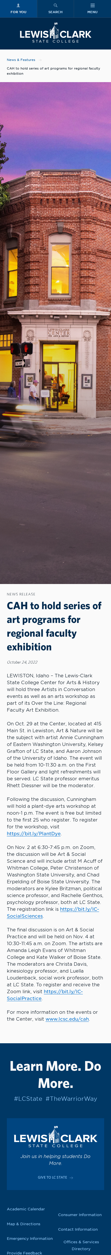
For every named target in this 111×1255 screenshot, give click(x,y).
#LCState (28, 1098)
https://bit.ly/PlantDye (34, 833)
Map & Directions (23, 1224)
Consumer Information (80, 1215)
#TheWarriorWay (71, 1098)
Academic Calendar (26, 1209)
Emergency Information (30, 1238)
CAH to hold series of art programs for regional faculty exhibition (53, 71)
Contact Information (78, 1229)
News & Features (21, 60)
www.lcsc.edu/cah (67, 1019)
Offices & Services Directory (81, 1245)
